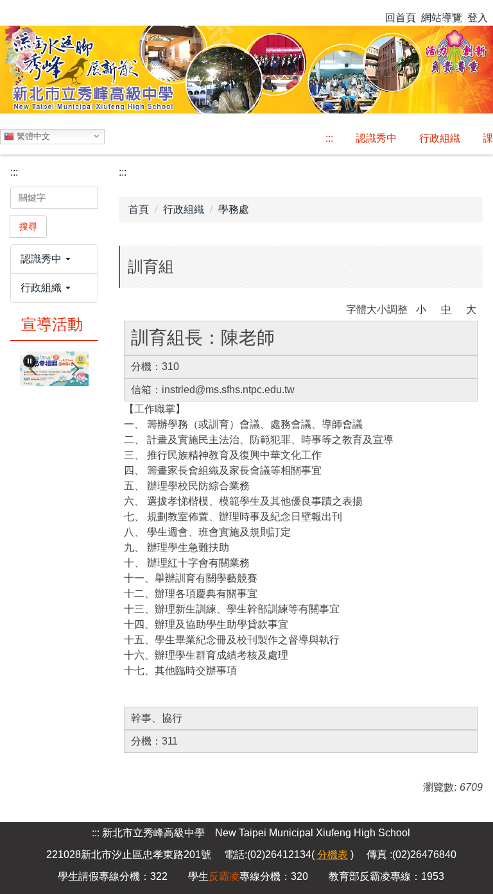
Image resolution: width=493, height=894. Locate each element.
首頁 (138, 209)
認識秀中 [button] (376, 138)
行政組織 (183, 209)
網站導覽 (441, 17)
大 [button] (471, 309)
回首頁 (400, 17)
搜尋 (28, 226)
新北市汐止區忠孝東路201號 (146, 854)
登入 (477, 17)
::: (329, 138)
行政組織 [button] (439, 138)
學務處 (233, 209)
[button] (54, 259)
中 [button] (446, 309)
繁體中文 (32, 135)
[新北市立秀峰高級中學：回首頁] (246, 68)
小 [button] (421, 309)
